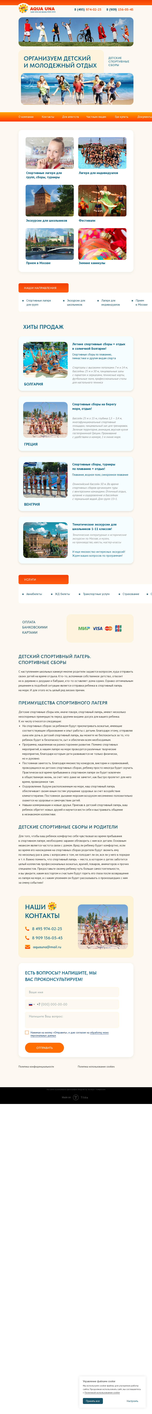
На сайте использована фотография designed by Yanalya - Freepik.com (76, 1089)
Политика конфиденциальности (36, 1066)
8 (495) (87, 9)
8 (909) (119, 9)
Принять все (93, 1401)
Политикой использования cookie (102, 1392)
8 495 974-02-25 (47, 928)
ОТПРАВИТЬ (44, 1048)
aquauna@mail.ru (47, 947)
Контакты (48, 117)
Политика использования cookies (96, 1066)
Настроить (132, 1401)
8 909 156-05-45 (47, 937)
